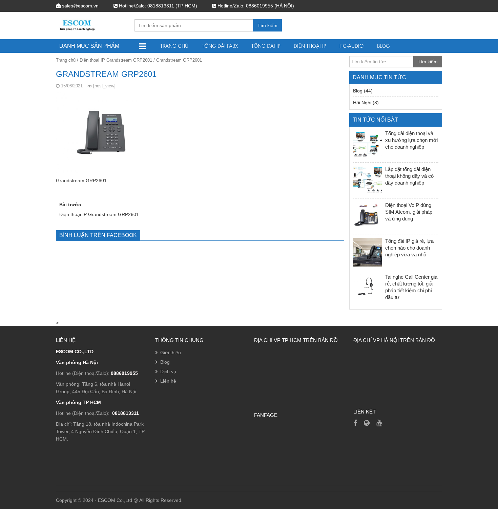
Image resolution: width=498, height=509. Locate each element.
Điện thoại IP (310, 46)
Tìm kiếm (267, 25)
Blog (383, 46)
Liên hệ (168, 381)
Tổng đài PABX (220, 46)
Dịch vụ (168, 371)
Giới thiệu (170, 352)
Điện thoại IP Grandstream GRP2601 (116, 60)
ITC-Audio (351, 46)
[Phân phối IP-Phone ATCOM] (367, 423)
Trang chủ (174, 46)
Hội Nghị (362, 102)
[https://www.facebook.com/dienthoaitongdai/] (355, 423)
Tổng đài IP (265, 46)
